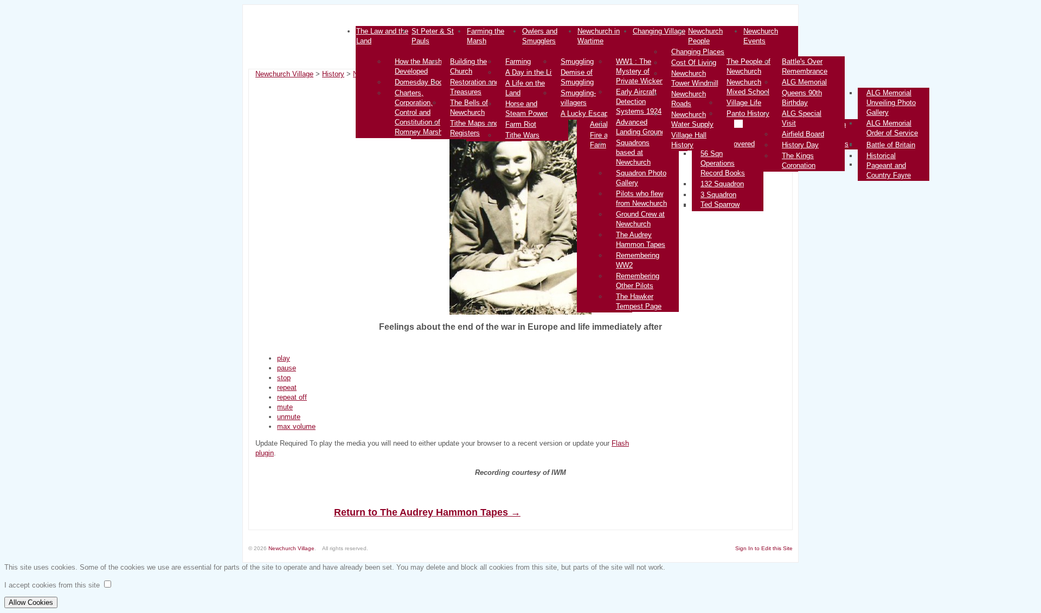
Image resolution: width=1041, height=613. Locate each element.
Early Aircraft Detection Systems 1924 (638, 101)
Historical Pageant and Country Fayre (888, 165)
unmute (288, 417)
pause (286, 368)
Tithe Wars (522, 135)
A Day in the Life (531, 72)
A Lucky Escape (586, 113)
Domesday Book (421, 82)
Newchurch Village (284, 74)
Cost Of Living (693, 62)
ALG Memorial (804, 82)
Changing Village (659, 31)
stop (284, 378)
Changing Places (697, 52)
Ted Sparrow (720, 204)
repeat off (292, 397)
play (283, 358)
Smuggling (577, 61)
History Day (800, 145)
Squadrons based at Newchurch (633, 152)
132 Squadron (722, 184)
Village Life (744, 103)
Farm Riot (520, 124)
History (333, 74)
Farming (518, 61)
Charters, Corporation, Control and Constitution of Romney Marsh (418, 112)
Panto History (748, 113)
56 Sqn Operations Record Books (723, 163)
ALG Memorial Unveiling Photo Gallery (891, 102)
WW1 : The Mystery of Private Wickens (641, 71)
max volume (296, 426)
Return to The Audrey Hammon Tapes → (427, 512)
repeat (287, 387)
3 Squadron (718, 195)
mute (285, 407)
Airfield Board (803, 134)
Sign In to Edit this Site (764, 548)
